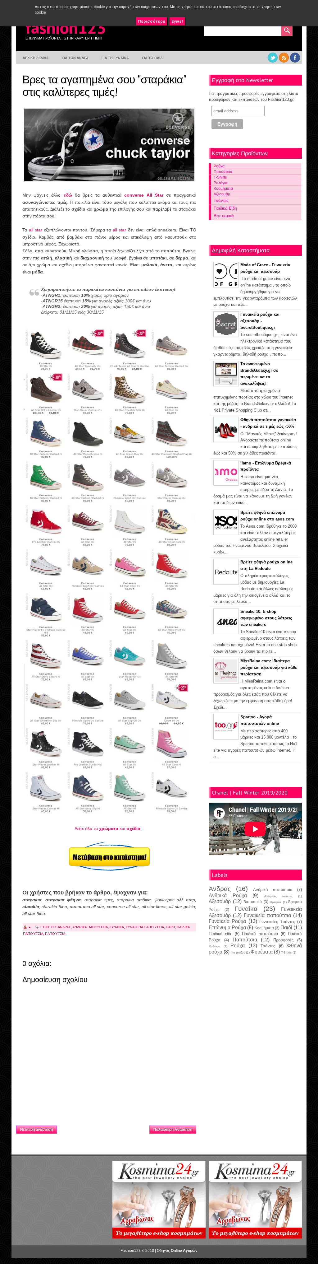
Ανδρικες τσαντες (278, 896)
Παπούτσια (55, 933)
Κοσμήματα (223, 188)
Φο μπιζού (238, 952)
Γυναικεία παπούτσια (145, 927)
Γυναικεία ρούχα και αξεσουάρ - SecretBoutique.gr (259, 321)
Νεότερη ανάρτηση (36, 1129)
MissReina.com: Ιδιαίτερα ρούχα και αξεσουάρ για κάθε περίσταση (268, 667)
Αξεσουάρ (222, 194)
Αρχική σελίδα (103, 1128)
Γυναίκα (117, 927)
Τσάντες (221, 200)
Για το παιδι (153, 58)
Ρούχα (219, 166)
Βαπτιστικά (224, 215)
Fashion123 (65, 27)
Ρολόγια (220, 183)
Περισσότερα (151, 21)
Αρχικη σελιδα (36, 58)
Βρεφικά (275, 902)
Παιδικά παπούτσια (260, 933)
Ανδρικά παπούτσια (90, 927)
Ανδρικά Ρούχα (228, 895)
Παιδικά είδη (220, 933)
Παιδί (170, 927)
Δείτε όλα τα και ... (109, 828)
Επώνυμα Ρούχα (227, 927)
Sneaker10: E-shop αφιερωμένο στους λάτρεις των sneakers (266, 618)
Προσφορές (283, 940)
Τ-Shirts (220, 177)
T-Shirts (286, 952)
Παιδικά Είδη (225, 208)
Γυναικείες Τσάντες (277, 921)
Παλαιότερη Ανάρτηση (172, 1129)
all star (36, 229)
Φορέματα (262, 951)
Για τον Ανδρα (75, 58)
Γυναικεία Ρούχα (227, 921)
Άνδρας (64, 927)
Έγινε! (177, 21)
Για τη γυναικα (115, 58)
